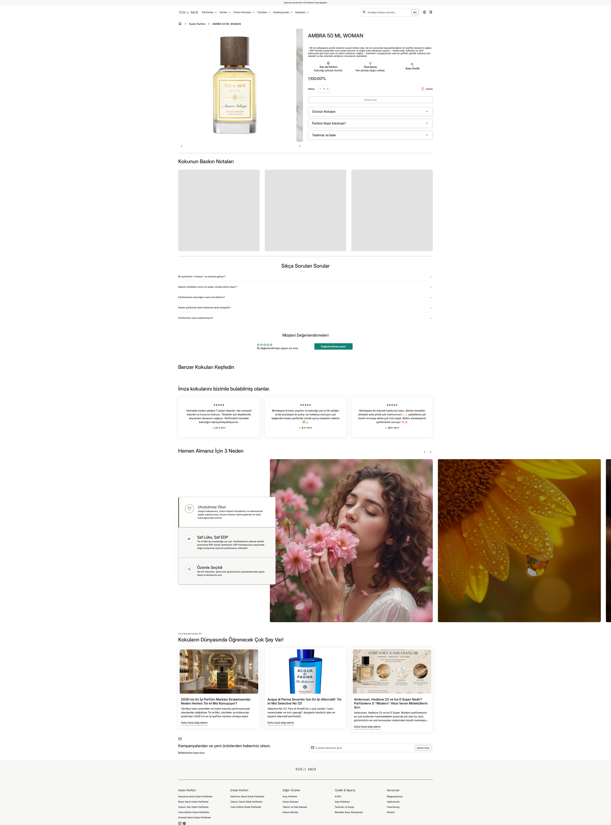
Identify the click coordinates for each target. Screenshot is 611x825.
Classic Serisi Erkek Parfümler (246, 801)
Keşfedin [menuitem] (300, 12)
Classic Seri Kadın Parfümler (193, 807)
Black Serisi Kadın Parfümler (193, 801)
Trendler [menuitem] (262, 12)
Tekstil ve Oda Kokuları (295, 807)
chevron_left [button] (181, 146)
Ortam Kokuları (290, 801)
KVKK (338, 796)
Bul (415, 12)
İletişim (391, 812)
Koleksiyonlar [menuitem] (281, 12)
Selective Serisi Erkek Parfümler (247, 796)
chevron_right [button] (300, 146)
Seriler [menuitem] (223, 12)
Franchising (393, 807)
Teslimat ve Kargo (344, 807)
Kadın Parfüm (197, 23)
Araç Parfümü (290, 796)
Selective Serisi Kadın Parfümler (195, 796)
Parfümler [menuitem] (208, 12)
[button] (226, 512)
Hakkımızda (393, 801)
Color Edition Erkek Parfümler (245, 807)
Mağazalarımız (395, 796)
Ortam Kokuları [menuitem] (242, 12)
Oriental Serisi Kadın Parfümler (194, 817)
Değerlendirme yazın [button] (333, 346)
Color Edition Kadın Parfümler (193, 812)
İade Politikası (342, 801)
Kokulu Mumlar (290, 812)
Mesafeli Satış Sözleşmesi (349, 812)
